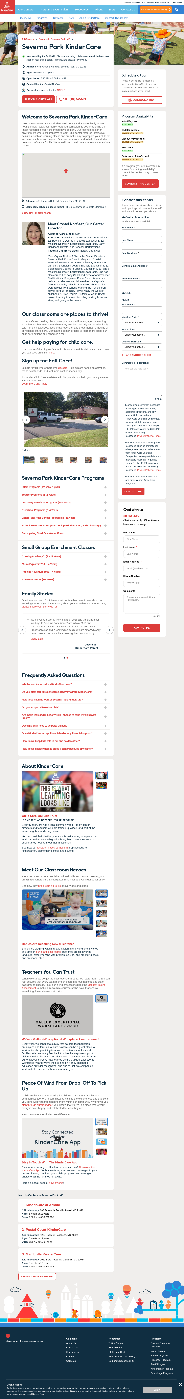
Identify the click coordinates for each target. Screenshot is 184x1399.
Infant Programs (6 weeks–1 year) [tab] (41, 487)
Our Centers (25, 9)
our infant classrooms (48, 951)
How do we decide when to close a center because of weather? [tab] (57, 748)
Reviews (58, 18)
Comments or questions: (135, 363)
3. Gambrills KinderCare (41, 1254)
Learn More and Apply (34, 383)
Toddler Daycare (159, 1355)
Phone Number (130, 278)
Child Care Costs (117, 1352)
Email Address (129, 253)
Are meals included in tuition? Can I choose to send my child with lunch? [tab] (59, 716)
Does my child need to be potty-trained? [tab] (44, 725)
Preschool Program (160, 1360)
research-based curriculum (52, 847)
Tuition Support (116, 1343)
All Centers (28, 39)
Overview (25, 18)
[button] (66, 172)
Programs (42, 18)
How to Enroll (115, 1347)
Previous (28, 419)
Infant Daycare (158, 1351)
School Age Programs (162, 1373)
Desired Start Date (131, 341)
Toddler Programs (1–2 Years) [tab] (38, 494)
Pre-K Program (158, 1364)
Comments (129, 591)
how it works (56, 1182)
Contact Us (128, 9)
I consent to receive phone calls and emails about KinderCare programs (141, 480)
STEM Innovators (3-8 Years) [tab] (38, 579)
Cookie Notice (62, 1391)
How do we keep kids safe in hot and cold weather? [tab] (51, 741)
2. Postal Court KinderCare (44, 1230)
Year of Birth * (129, 329)
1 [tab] (64, 658)
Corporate (71, 1361)
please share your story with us (39, 606)
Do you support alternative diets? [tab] (41, 707)
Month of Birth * (130, 317)
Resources (82, 9)
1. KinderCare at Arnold (41, 1205)
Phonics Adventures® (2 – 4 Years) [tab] (41, 571)
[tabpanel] (66, 634)
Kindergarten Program (162, 1369)
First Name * (128, 304)
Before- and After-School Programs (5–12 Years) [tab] (49, 517)
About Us (71, 1343)
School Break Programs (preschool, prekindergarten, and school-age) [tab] (61, 525)
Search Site (177, 10)
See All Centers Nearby (37, 1276)
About (98, 9)
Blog (112, 9)
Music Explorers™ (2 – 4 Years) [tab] (39, 564)
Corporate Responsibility (121, 1361)
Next (107, 419)
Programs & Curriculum (54, 9)
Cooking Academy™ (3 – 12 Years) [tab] (41, 556)
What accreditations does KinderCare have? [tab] (47, 684)
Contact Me (133, 491)
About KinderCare (89, 18)
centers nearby (154, 9)
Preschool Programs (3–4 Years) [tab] (40, 510)
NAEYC (61, 90)
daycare (62, 368)
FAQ (71, 18)
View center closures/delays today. (24, 1341)
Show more (37, 639)
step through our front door (37, 1105)
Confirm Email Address (134, 266)
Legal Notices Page (35, 1394)
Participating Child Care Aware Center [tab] (43, 533)
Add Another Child (138, 355)
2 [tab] (67, 658)
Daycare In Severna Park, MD (54, 39)
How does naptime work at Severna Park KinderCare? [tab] (52, 699)
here (51, 352)
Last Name (127, 240)
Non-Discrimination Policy (122, 1356)
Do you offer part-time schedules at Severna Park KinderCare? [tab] (57, 691)
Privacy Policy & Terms (149, 436)
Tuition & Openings (38, 99)
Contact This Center (116, 18)
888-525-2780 (131, 516)
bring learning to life (49, 885)
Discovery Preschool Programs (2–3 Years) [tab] (46, 502)
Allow (157, 1390)
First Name (127, 227)
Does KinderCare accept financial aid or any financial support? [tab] (57, 733)
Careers (70, 1356)
